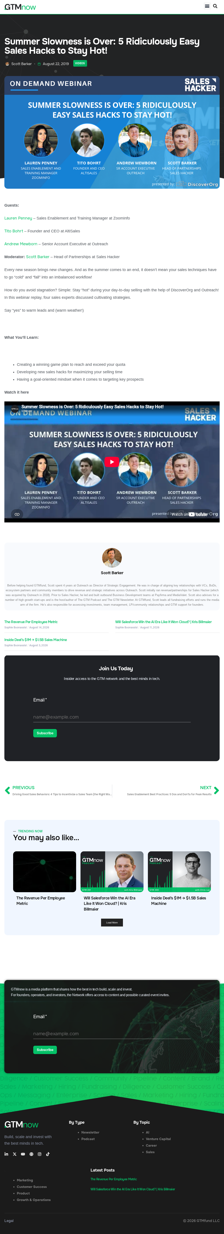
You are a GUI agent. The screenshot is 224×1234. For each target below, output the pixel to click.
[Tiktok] (48, 1154)
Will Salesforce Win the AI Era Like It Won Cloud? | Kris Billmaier (163, 622)
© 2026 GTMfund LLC (201, 1220)
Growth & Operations (34, 1200)
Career (151, 1145)
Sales (150, 1152)
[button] (207, 6)
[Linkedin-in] (6, 1154)
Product (23, 1193)
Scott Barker (37, 256)
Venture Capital (158, 1139)
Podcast (88, 1139)
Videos (80, 63)
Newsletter (90, 1132)
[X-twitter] (15, 1154)
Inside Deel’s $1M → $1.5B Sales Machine (35, 640)
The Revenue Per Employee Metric (31, 622)
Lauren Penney (18, 218)
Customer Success (32, 1187)
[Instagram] (40, 1154)
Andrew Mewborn (20, 244)
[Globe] (31, 1154)
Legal (9, 1220)
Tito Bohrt (13, 231)
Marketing (25, 1180)
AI (147, 1132)
